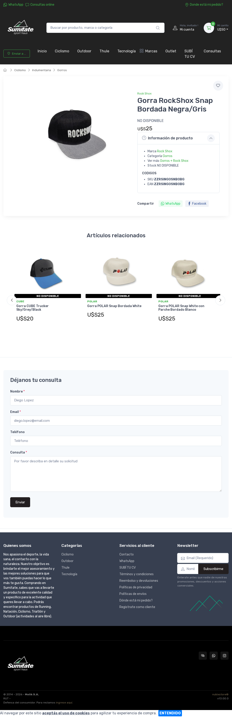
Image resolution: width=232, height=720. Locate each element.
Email (15, 412)
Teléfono (17, 432)
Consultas (212, 51)
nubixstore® (220, 694)
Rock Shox (144, 93)
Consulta (18, 452)
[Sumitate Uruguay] (20, 28)
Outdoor (84, 51)
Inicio (42, 51)
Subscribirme (213, 569)
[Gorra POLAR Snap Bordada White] (116, 272)
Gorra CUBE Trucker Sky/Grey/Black (32, 308)
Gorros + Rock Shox (174, 161)
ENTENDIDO (170, 713)
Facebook (199, 204)
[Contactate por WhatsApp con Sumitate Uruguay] (214, 656)
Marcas (151, 51)
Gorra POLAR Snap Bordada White (114, 306)
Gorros (62, 70)
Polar (92, 301)
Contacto (126, 554)
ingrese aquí (64, 702)
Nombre (17, 391)
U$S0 (223, 28)
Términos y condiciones (136, 574)
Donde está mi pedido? (206, 5)
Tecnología (126, 51)
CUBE (20, 301)
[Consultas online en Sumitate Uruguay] (203, 656)
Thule (104, 51)
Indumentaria (41, 70)
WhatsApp (15, 5)
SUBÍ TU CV (189, 54)
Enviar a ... (19, 53)
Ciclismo (62, 51)
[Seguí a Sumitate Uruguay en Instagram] (224, 656)
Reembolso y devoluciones (138, 581)
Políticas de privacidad (135, 587)
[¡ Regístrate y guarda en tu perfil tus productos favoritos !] (218, 86)
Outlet (170, 51)
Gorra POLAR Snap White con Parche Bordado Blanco (181, 308)
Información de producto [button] (170, 138)
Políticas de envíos (133, 594)
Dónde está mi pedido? (136, 600)
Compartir (145, 204)
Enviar (20, 502)
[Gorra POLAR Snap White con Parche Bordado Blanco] (187, 272)
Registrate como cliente (137, 607)
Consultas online (42, 5)
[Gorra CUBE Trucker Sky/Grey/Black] (45, 272)
